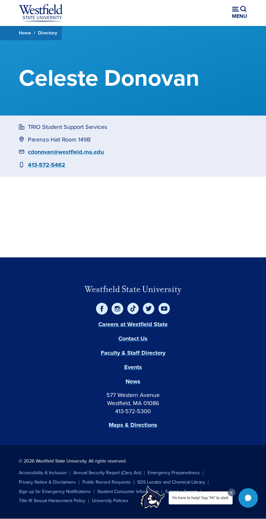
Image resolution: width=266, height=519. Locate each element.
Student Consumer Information (128, 491)
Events (133, 367)
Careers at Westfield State (133, 324)
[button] (248, 498)
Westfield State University (133, 289)
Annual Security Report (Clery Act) (107, 472)
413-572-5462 (46, 165)
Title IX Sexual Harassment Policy (52, 500)
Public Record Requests (106, 482)
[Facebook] (102, 309)
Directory (47, 33)
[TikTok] (133, 309)
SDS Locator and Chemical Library (171, 482)
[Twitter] (148, 309)
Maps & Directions (133, 425)
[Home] (41, 13)
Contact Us (133, 338)
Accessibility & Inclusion (43, 472)
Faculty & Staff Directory (133, 353)
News (133, 381)
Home (25, 33)
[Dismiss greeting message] (232, 492)
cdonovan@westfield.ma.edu (66, 152)
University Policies (110, 500)
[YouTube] (164, 309)
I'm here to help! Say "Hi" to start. (200, 498)
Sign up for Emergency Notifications (55, 491)
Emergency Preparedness (174, 472)
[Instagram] (117, 309)
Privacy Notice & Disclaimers (47, 482)
